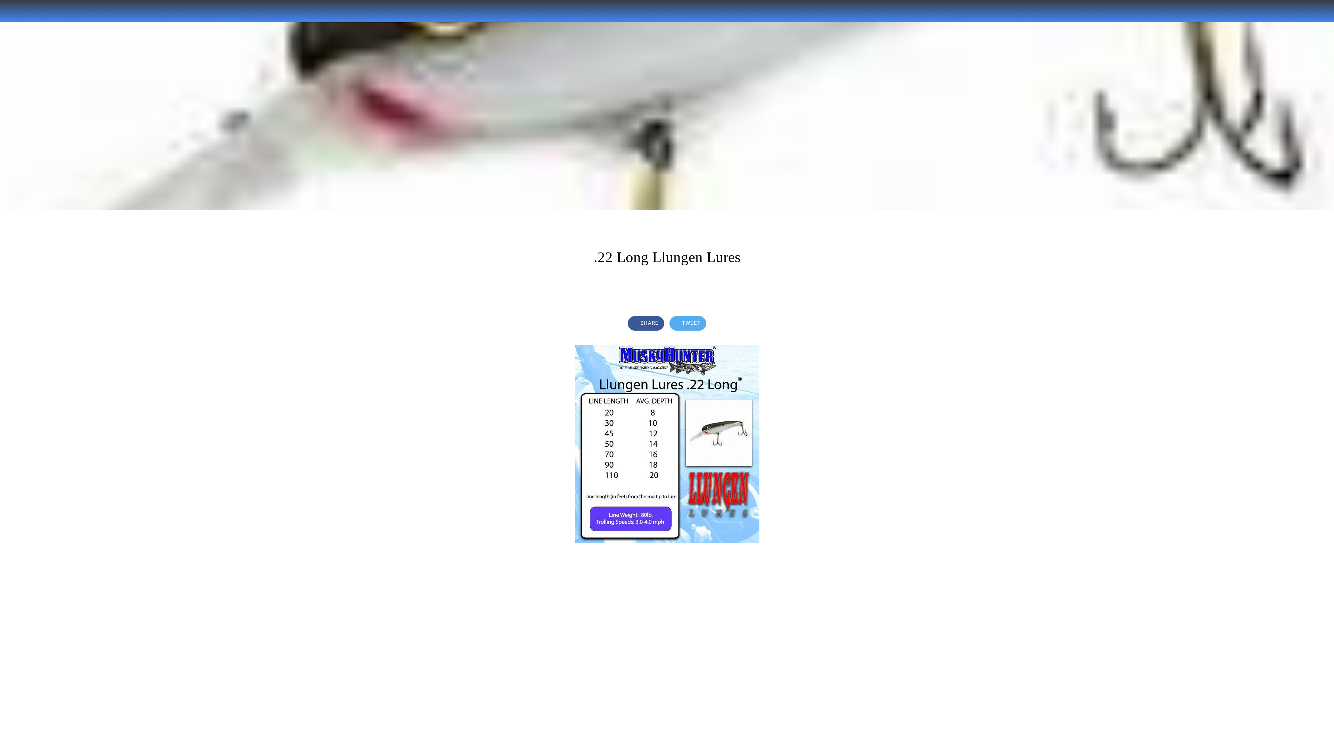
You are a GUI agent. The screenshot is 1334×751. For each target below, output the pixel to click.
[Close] (14, 11)
